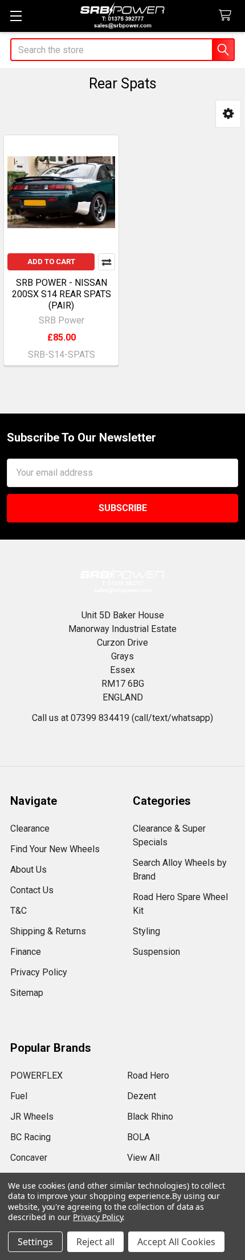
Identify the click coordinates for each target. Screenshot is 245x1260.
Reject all (95, 1241)
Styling (146, 931)
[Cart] (227, 16)
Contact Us (32, 890)
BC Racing (30, 1137)
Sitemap (26, 992)
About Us (28, 869)
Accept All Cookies (176, 1241)
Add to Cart (51, 261)
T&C (18, 910)
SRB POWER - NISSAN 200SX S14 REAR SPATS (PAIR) (61, 294)
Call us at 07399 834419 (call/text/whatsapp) (122, 717)
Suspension (156, 951)
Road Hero (148, 1075)
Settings (35, 1241)
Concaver (28, 1157)
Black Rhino (150, 1116)
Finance (25, 951)
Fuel (18, 1096)
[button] (228, 114)
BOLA (138, 1137)
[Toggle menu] (15, 15)
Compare (106, 261)
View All (143, 1157)
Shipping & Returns (48, 931)
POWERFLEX (36, 1075)
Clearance (30, 828)
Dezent (141, 1096)
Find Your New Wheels (55, 849)
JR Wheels (32, 1116)
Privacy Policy (38, 972)
